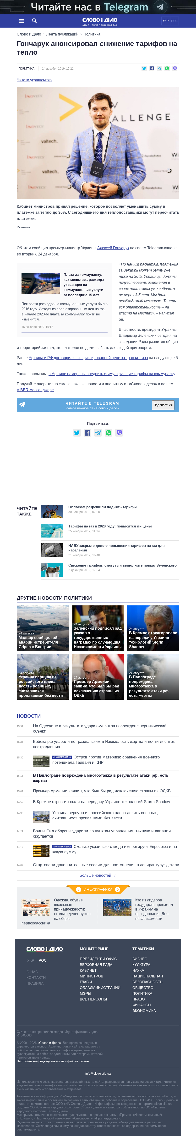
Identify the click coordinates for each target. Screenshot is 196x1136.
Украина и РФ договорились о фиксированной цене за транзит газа (88, 358)
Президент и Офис (98, 959)
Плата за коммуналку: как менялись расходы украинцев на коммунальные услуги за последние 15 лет (84, 284)
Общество (142, 988)
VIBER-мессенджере (35, 390)
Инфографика (98, 890)
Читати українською (34, 80)
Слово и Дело (29, 34)
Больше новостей (95, 875)
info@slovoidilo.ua (98, 1073)
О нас (32, 972)
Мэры (85, 993)
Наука (138, 970)
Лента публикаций (62, 34)
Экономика (144, 1011)
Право (138, 999)
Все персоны (93, 999)
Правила (35, 983)
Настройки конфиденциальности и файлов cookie (53, 1061)
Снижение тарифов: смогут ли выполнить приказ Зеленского (122, 567)
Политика (91, 34)
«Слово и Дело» (49, 1043)
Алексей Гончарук (113, 248)
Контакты (36, 978)
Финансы (141, 1005)
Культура (141, 965)
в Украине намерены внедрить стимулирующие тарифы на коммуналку (112, 374)
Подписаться (163, 405)
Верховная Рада (96, 965)
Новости (29, 716)
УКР (166, 21)
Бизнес (139, 959)
